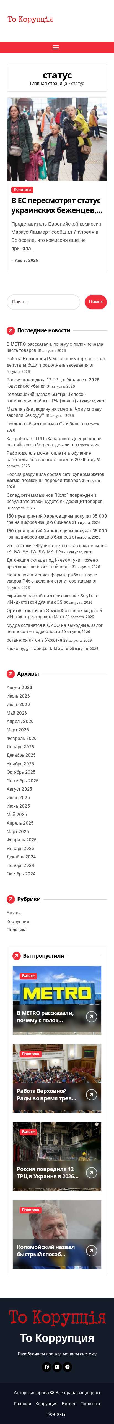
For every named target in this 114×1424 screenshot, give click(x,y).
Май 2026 (17, 713)
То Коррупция (57, 1338)
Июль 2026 (18, 696)
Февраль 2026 (22, 738)
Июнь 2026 (18, 704)
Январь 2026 (20, 747)
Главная (22, 1404)
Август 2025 (19, 789)
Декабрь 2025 (21, 755)
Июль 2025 (18, 797)
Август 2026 (19, 687)
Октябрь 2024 (21, 874)
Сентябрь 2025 (23, 781)
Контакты (57, 1414)
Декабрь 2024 (21, 857)
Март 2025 (18, 831)
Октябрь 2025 (21, 772)
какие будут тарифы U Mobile (38, 648)
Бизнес (14, 913)
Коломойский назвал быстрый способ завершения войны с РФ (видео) (46, 1257)
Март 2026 (18, 730)
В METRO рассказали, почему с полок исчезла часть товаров (48, 1020)
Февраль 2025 (22, 840)
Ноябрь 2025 (20, 764)
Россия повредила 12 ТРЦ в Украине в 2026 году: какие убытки (45, 1176)
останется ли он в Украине (34, 640)
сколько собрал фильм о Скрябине (43, 424)
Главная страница (48, 83)
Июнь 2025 (18, 806)
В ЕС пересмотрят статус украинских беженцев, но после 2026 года (55, 210)
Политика (22, 190)
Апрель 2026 (20, 721)
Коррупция (18, 921)
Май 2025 (17, 814)
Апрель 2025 (20, 823)
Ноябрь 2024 (20, 865)
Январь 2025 (20, 848)
